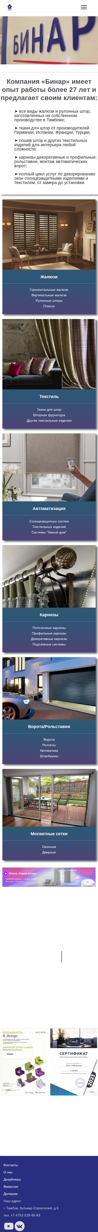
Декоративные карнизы (49, 639)
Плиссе (49, 306)
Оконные (49, 847)
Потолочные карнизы (49, 628)
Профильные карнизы (49, 633)
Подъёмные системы (49, 644)
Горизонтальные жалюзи (49, 289)
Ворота (49, 739)
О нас (8, 1172)
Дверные (49, 852)
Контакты (11, 1165)
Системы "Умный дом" (49, 532)
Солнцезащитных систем (49, 521)
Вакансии (11, 1186)
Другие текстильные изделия (49, 420)
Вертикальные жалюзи (49, 295)
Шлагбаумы (49, 756)
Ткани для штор (49, 409)
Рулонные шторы (49, 300)
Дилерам (11, 1194)
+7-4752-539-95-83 (25, 1215)
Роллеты (49, 745)
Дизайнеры (12, 1179)
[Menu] (84, 7)
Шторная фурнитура (49, 415)
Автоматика (49, 750)
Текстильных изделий (49, 527)
